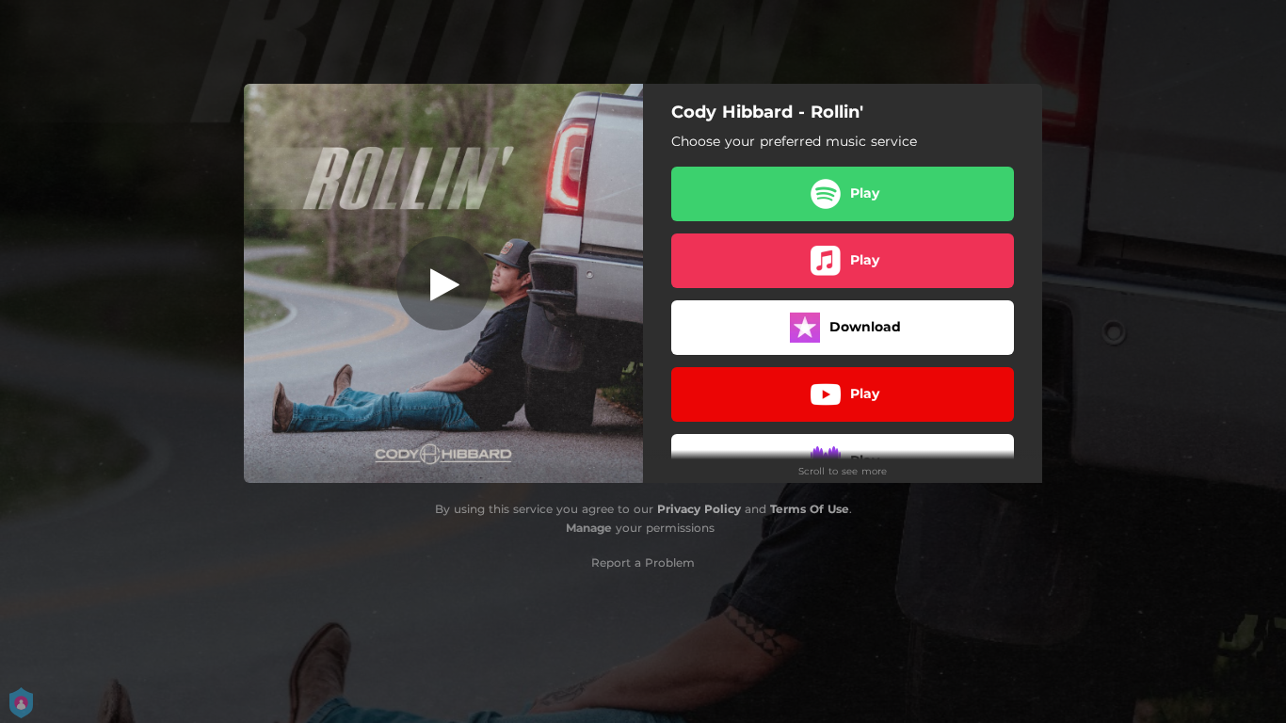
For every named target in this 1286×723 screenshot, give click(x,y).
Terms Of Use (809, 509)
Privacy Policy (699, 509)
